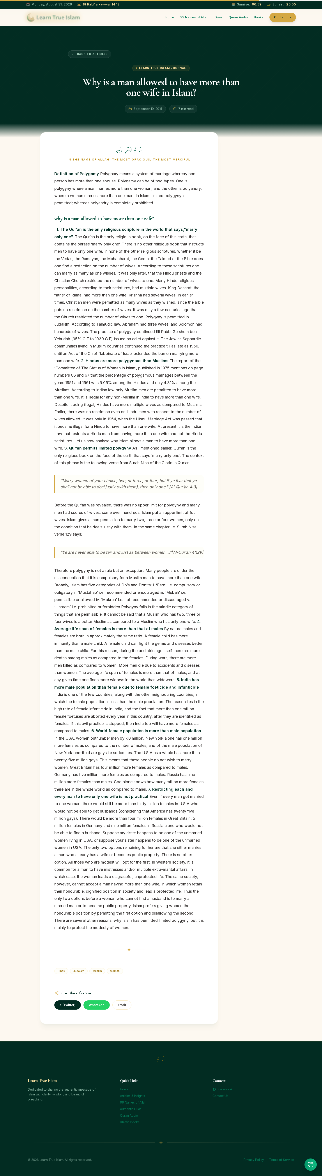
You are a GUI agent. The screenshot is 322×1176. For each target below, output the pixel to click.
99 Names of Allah (194, 17)
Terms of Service (281, 1160)
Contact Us (282, 17)
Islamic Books (130, 1122)
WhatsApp (96, 1005)
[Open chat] (310, 1164)
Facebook (225, 1089)
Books (258, 17)
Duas (219, 17)
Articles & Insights (132, 1096)
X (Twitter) (68, 1005)
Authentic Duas (131, 1109)
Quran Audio (238, 17)
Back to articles (92, 54)
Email (122, 1005)
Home (169, 17)
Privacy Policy (254, 1160)
